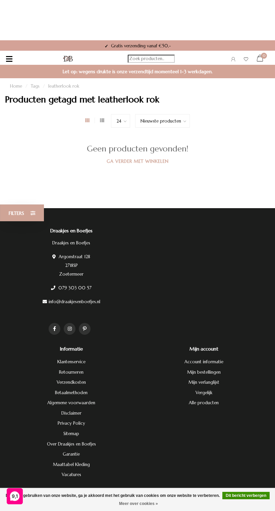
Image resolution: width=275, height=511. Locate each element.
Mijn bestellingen (204, 372)
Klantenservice (71, 362)
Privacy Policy (71, 423)
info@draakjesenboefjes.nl (74, 302)
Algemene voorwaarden (71, 403)
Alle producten (204, 403)
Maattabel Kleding (71, 464)
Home (16, 86)
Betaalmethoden (71, 393)
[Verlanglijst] (246, 60)
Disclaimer (71, 413)
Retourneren (71, 372)
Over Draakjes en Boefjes (71, 444)
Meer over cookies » (138, 503)
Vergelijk (204, 393)
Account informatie (203, 362)
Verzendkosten (71, 382)
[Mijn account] (233, 60)
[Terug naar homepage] (68, 59)
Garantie (71, 454)
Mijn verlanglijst (203, 382)
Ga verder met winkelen (138, 161)
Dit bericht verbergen (246, 495)
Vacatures (71, 474)
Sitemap (71, 433)
